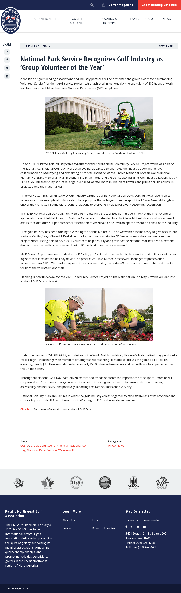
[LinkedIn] (7, 52)
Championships (46, 19)
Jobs (95, 520)
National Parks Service (42, 450)
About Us (68, 520)
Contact (67, 528)
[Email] (7, 76)
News (166, 19)
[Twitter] (7, 68)
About (150, 19)
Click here (26, 409)
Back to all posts (38, 46)
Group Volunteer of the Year (49, 446)
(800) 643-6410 (147, 547)
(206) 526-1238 (145, 543)
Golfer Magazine (77, 21)
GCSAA (24, 446)
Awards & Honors (109, 21)
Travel (133, 19)
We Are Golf (66, 450)
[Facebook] (7, 60)
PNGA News (116, 446)
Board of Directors (104, 528)
